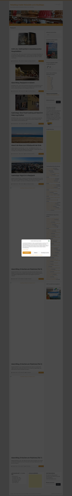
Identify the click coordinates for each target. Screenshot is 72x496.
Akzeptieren (27, 252)
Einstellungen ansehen (45, 252)
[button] (48, 240)
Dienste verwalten (25, 249)
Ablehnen (35, 252)
